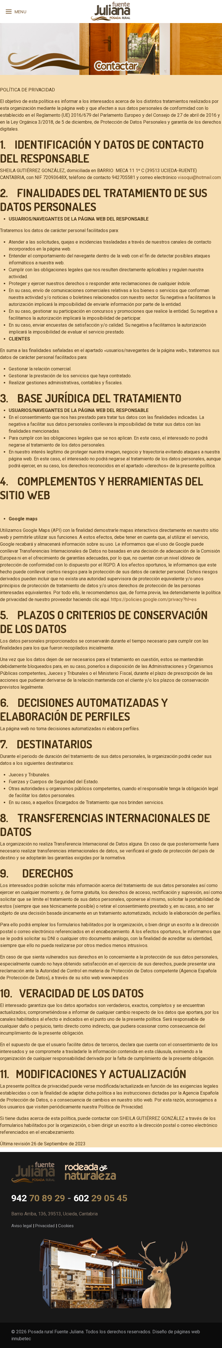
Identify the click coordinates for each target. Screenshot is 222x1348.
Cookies (66, 1225)
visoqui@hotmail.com (199, 177)
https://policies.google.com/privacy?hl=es (154, 599)
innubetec (21, 1338)
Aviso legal (21, 1225)
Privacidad (45, 1225)
